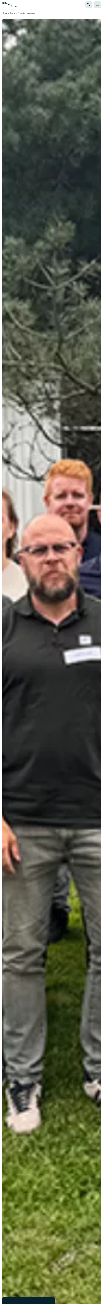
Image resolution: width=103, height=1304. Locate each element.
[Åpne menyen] (97, 4)
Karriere (13, 13)
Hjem (5, 13)
